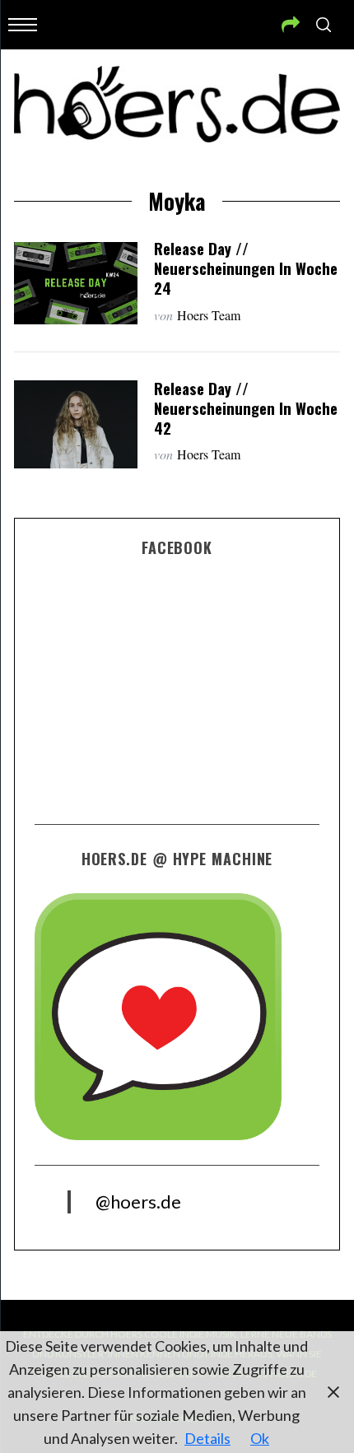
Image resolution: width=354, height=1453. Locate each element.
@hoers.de (138, 1201)
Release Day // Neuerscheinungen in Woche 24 (246, 268)
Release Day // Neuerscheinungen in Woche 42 (246, 408)
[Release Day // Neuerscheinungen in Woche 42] (75, 424)
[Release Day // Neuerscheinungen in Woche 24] (75, 283)
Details (207, 1438)
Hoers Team (208, 315)
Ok (259, 1438)
